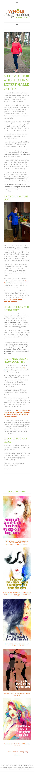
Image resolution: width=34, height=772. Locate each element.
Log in (28, 769)
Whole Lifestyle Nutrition (17, 12)
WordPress (22, 769)
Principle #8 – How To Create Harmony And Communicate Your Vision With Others (17, 594)
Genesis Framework (10, 769)
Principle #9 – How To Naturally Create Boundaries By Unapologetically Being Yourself (17, 543)
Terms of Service (12, 752)
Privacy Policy (24, 752)
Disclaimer (18, 755)
